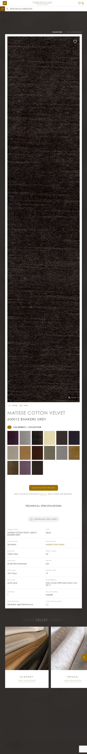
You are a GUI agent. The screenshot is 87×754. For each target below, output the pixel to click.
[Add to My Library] (75, 41)
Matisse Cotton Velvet (55, 544)
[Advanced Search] (2, 8)
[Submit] (7, 8)
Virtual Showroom (74, 32)
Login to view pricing (43, 488)
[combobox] (48, 8)
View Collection (27, 680)
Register (43, 494)
